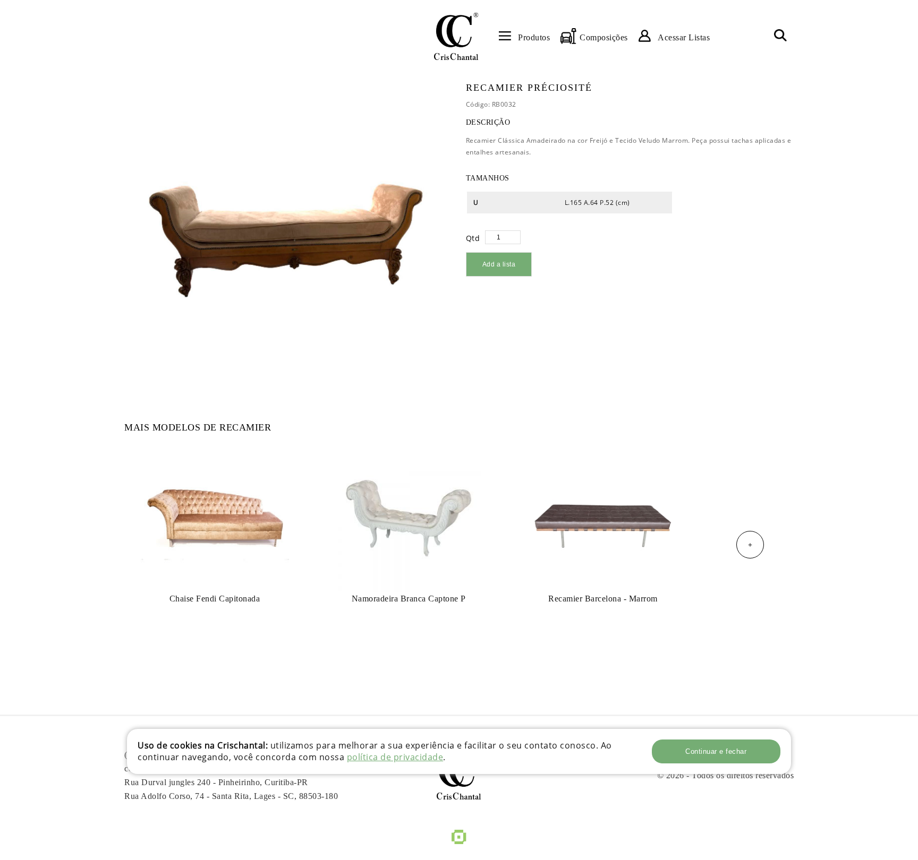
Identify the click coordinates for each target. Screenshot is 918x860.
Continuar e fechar (715, 751)
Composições (604, 37)
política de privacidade (395, 757)
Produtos (534, 37)
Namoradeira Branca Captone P (409, 598)
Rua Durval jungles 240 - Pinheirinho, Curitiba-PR (216, 782)
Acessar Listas (684, 37)
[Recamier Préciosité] (286, 228)
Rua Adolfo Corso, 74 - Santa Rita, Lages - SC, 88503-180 (231, 796)
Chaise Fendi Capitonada (214, 598)
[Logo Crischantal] (456, 36)
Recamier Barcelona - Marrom (603, 598)
